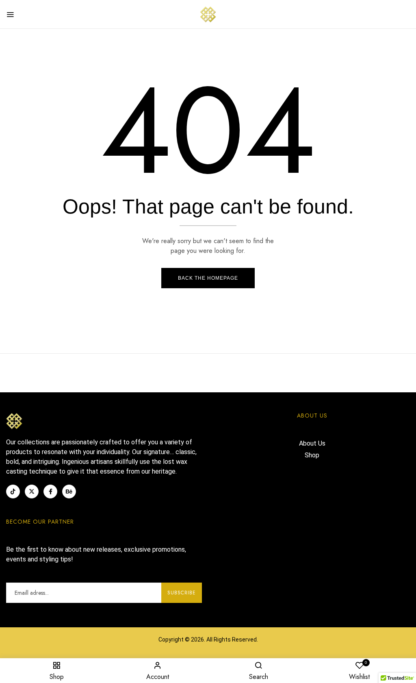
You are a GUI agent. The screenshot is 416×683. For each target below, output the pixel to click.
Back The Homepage (208, 278)
